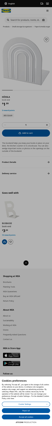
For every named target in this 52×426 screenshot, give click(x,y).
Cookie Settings (25, 404)
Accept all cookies (26, 417)
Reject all (26, 411)
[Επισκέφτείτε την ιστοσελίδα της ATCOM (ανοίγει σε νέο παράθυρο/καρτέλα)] (26, 422)
